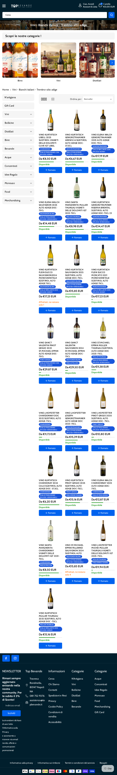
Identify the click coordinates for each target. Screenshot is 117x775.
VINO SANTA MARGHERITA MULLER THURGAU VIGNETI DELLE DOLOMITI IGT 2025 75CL (76, 208)
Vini (58, 80)
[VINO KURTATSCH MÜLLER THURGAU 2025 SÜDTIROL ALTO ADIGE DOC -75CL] (50, 598)
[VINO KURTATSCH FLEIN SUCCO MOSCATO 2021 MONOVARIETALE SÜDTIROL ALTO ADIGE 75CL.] (103, 255)
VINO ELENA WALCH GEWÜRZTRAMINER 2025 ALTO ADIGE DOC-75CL (101, 138)
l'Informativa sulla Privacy (10, 730)
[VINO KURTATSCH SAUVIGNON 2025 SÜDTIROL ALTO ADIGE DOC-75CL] (77, 255)
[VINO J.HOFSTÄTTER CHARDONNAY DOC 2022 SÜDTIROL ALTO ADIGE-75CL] (50, 398)
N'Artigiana (77, 678)
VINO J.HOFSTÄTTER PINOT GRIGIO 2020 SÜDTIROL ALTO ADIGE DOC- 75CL (101, 417)
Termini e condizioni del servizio (80, 762)
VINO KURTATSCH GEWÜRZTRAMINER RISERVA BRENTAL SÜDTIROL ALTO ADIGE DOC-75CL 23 (101, 208)
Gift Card (99, 712)
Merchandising (102, 706)
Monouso (100, 695)
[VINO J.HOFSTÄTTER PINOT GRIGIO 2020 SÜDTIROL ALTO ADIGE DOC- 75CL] (103, 398)
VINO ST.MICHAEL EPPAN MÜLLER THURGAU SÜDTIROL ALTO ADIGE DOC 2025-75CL (102, 348)
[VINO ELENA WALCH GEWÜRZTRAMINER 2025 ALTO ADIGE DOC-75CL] (103, 120)
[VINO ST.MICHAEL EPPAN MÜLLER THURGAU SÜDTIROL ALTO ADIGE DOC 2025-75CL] (103, 328)
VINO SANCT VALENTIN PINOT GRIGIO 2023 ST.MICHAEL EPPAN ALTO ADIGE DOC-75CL (48, 349)
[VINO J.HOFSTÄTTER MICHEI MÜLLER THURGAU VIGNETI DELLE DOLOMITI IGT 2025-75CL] (103, 530)
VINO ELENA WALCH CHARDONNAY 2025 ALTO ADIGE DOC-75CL (101, 484)
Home (5, 89)
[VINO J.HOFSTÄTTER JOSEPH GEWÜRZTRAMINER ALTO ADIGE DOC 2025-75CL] (77, 398)
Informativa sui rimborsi (49, 762)
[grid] (43, 99)
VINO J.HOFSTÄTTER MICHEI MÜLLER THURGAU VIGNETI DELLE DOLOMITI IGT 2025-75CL (102, 550)
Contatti (52, 689)
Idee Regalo (101, 689)
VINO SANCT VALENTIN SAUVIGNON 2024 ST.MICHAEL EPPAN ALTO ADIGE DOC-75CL (75, 349)
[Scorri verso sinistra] (4, 62)
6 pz (79, 590)
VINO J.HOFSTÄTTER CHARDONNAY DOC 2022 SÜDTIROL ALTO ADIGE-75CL (50, 417)
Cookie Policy (55, 706)
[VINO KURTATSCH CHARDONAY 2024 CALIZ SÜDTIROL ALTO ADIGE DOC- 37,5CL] (50, 466)
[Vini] (58, 60)
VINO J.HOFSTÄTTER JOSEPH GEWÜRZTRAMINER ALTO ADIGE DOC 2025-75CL (75, 418)
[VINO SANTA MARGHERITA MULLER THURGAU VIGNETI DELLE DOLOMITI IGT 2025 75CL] (77, 187)
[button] (5, 5)
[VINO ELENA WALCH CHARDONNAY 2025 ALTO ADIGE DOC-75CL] (103, 466)
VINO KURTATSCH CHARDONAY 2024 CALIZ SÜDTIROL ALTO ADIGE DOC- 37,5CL (50, 484)
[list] (52, 99)
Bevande (76, 706)
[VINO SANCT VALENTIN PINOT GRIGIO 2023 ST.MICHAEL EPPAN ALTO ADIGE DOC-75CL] (50, 328)
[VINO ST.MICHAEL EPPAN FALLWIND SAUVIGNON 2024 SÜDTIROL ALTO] (77, 530)
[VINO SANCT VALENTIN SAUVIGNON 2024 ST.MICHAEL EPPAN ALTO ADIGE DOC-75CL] (77, 328)
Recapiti (103, 762)
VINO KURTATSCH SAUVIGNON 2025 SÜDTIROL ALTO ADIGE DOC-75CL (74, 273)
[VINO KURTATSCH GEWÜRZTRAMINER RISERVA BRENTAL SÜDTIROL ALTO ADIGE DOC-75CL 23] (103, 187)
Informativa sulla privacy (21, 762)
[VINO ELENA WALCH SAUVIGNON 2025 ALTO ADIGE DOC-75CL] (50, 187)
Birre (20, 80)
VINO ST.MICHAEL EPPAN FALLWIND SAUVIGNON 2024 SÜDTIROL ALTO (74, 549)
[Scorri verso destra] (112, 62)
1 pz (70, 590)
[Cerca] (111, 15)
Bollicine (76, 689)
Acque (98, 678)
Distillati (97, 80)
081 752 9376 (37, 695)
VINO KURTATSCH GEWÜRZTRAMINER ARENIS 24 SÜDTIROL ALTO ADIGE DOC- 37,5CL (76, 140)
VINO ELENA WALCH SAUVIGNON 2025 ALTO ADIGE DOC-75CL (49, 206)
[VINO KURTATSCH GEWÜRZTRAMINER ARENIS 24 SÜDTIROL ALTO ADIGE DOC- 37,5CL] (77, 120)
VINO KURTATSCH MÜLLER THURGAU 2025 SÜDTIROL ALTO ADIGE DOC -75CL (50, 617)
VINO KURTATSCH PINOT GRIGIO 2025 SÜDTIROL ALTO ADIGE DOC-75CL (75, 484)
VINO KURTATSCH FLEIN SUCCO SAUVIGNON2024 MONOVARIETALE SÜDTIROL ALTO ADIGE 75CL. (48, 276)
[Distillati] (97, 60)
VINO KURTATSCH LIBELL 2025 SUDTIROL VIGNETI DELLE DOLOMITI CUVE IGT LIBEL (48, 140)
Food (97, 701)
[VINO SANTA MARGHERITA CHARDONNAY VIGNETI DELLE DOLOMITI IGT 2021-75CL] (50, 530)
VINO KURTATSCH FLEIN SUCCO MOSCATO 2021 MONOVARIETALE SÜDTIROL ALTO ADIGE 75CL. (100, 276)
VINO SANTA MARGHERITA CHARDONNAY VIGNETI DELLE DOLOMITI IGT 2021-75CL (49, 552)
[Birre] (20, 60)
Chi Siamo (53, 684)
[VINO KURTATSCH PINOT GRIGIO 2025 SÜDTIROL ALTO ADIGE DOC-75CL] (77, 466)
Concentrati (101, 684)
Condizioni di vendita (55, 714)
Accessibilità (54, 722)
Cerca (51, 678)
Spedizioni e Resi (57, 695)
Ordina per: (76, 99)
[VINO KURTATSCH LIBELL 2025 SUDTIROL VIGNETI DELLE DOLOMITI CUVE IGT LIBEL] (50, 120)
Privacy (52, 701)
